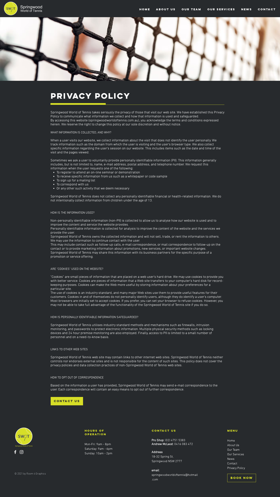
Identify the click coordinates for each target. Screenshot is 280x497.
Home (231, 441)
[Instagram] (21, 452)
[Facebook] (15, 452)
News (230, 459)
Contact (232, 464)
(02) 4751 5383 (175, 440)
